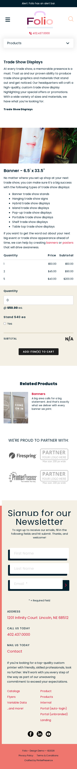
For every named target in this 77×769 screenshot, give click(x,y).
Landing (45, 720)
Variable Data (17, 702)
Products (46, 697)
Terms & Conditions (47, 755)
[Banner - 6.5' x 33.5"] (38, 145)
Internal (45, 702)
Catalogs (13, 691)
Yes (9, 324)
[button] (8, 20)
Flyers (11, 697)
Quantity (11, 291)
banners (52, 243)
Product (46, 691)
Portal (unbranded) (54, 714)
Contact (14, 651)
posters (67, 243)
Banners (38, 394)
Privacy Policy (26, 755)
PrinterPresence (45, 760)
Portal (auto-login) (53, 708)
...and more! (15, 708)
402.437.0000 (41, 33)
